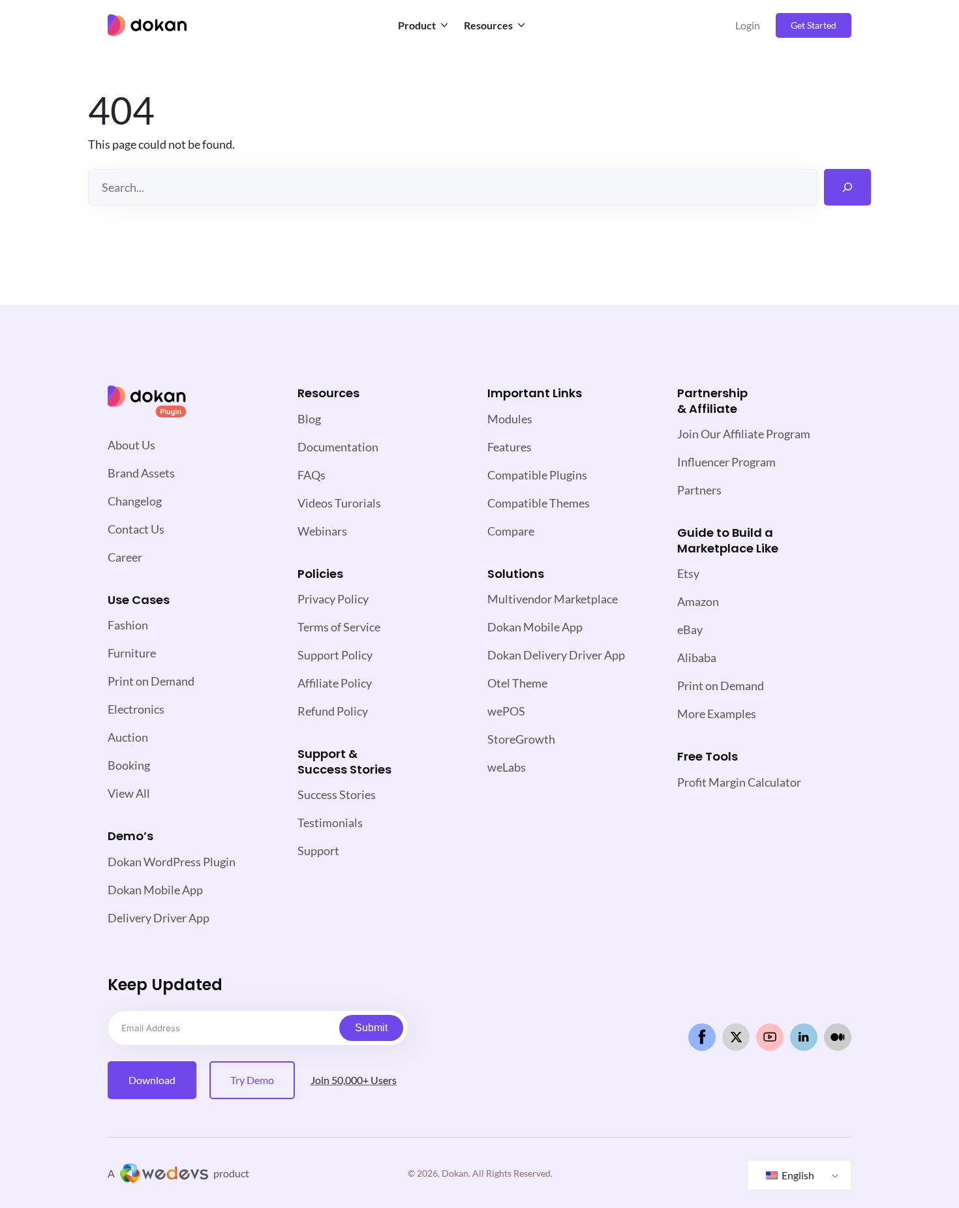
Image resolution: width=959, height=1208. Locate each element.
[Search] (847, 187)
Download (152, 1080)
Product (417, 25)
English (797, 1175)
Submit (371, 1027)
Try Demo (252, 1080)
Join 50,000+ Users (354, 1080)
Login (747, 25)
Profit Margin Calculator (739, 782)
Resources (488, 25)
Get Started (813, 25)
